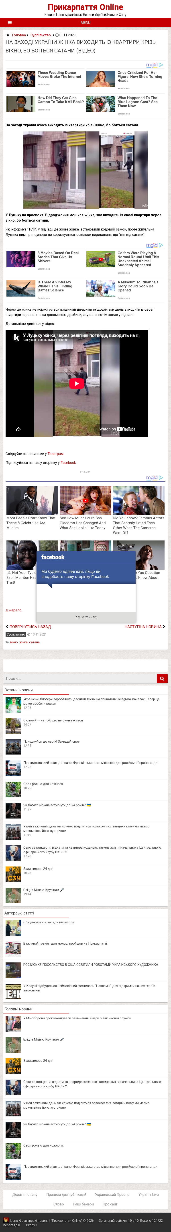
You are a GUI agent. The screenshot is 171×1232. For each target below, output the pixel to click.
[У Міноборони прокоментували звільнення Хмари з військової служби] (13, 1030)
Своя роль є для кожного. (43, 784)
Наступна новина (143, 627)
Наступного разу (86, 616)
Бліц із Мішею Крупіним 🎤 (43, 890)
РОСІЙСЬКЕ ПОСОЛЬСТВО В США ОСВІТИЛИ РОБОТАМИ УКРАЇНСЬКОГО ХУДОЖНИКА (90, 965)
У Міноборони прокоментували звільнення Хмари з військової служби (77, 1018)
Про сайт (110, 1204)
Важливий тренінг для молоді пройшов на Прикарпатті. (65, 943)
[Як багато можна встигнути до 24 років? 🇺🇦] (13, 817)
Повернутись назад (30, 627)
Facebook (68, 463)
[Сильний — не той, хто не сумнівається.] (13, 732)
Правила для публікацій (66, 1195)
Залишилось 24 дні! (38, 869)
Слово (58, 1204)
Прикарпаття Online (85, 7)
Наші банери (83, 1204)
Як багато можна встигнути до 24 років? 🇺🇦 (57, 805)
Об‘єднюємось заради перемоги (48, 922)
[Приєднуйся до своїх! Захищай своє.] (13, 754)
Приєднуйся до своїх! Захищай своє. (51, 742)
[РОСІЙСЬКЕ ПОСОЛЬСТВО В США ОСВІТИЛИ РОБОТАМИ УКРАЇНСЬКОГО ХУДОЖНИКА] (13, 977)
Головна (19, 35)
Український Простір (112, 1195)
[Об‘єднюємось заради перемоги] (13, 934)
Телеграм (55, 454)
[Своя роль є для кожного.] (13, 796)
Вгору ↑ (31, 1225)
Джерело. (14, 610)
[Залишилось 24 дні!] (13, 881)
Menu (85, 23)
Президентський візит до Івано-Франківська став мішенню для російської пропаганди (90, 763)
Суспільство (41, 35)
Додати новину (24, 1195)
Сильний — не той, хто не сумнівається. (53, 720)
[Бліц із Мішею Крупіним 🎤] (13, 902)
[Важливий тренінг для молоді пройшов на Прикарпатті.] (13, 956)
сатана (34, 642)
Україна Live (148, 1195)
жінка (23, 642)
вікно (14, 642)
